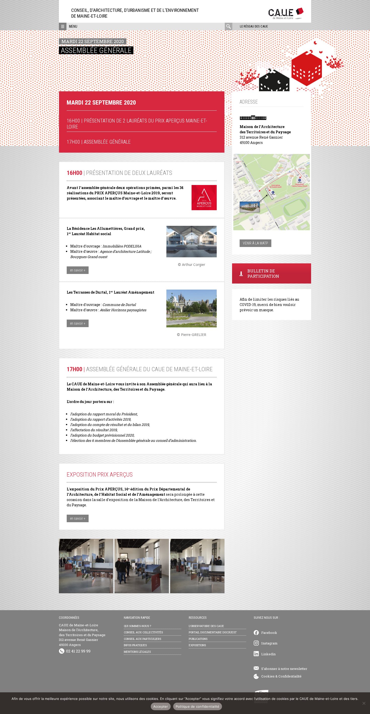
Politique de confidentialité (197, 706)
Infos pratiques (135, 645)
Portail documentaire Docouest (213, 632)
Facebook (269, 632)
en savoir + (77, 270)
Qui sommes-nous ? (137, 626)
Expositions (197, 645)
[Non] (363, 703)
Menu (73, 26)
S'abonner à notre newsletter (284, 668)
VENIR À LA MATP (255, 243)
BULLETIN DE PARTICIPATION (263, 273)
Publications (198, 639)
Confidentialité (290, 676)
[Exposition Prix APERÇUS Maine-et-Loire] (86, 566)
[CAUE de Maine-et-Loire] (286, 17)
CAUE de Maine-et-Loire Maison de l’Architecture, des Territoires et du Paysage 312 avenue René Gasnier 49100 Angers (82, 635)
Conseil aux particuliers (142, 639)
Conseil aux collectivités (143, 632)
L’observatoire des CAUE (206, 626)
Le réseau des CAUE (254, 26)
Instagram (269, 643)
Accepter (160, 706)
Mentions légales (137, 652)
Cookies (268, 676)
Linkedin (268, 654)
